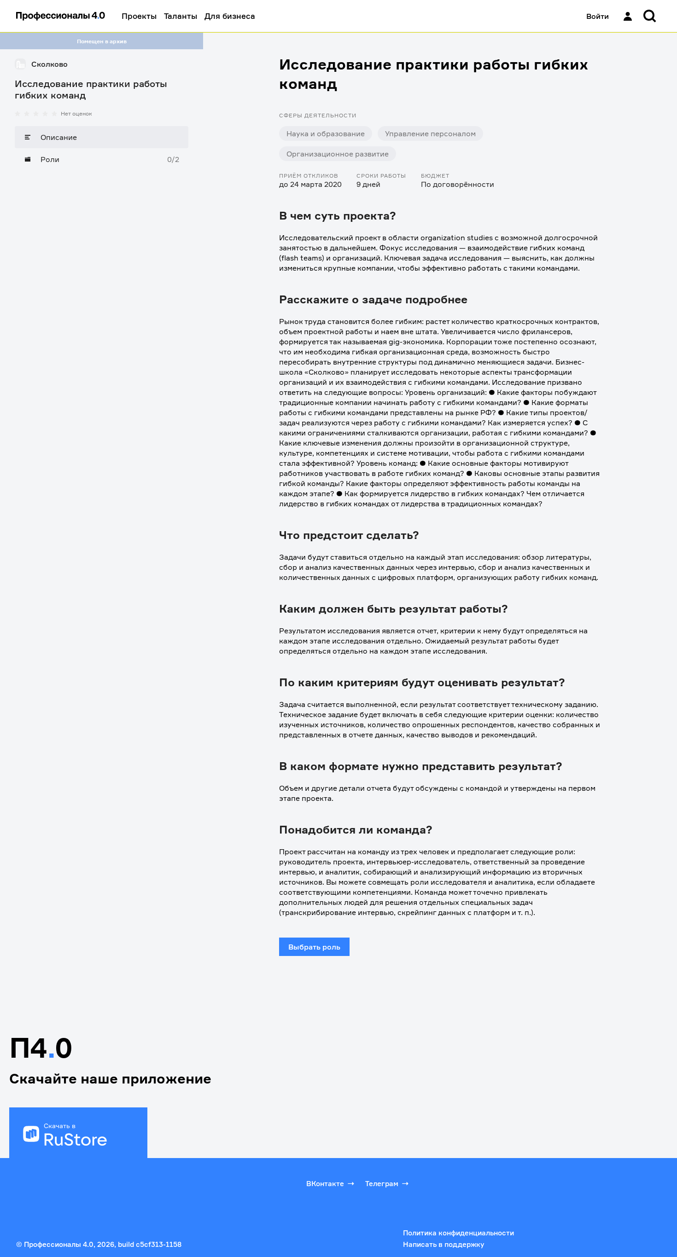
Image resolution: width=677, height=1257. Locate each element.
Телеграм (381, 1183)
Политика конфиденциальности (458, 1232)
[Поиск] (650, 16)
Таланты (180, 16)
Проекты (139, 16)
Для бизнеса (229, 16)
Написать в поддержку (443, 1244)
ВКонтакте (325, 1183)
